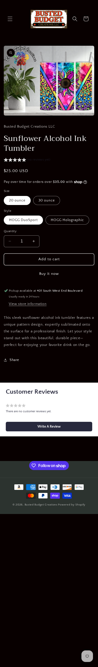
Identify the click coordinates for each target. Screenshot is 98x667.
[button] (10, 18)
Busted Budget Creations (41, 504)
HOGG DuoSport (23, 220)
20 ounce (17, 200)
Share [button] (14, 360)
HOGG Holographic (67, 220)
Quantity (10, 231)
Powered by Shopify (71, 504)
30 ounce (46, 200)
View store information (27, 304)
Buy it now (49, 274)
